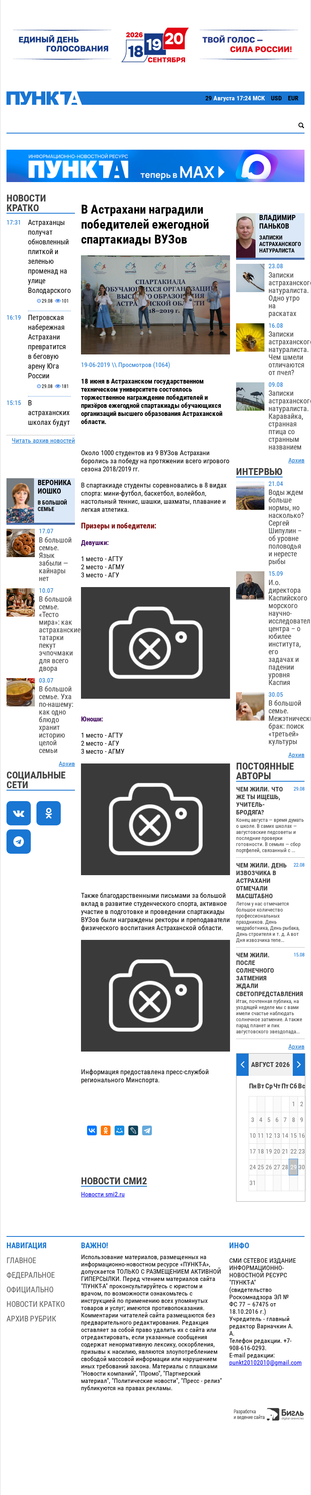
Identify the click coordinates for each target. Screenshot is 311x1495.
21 (285, 1151)
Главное (21, 1260)
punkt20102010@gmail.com (265, 1362)
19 (269, 1151)
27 (277, 1167)
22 (293, 1151)
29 (293, 1167)
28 (285, 1167)
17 (252, 1151)
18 (261, 1151)
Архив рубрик (31, 1318)
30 (301, 1167)
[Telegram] (147, 1130)
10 (252, 1135)
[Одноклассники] (106, 1130)
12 (269, 1135)
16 (301, 1135)
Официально (29, 1289)
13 (277, 1135)
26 (269, 1167)
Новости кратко (35, 1304)
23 (301, 1151)
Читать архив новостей (43, 440)
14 (285, 1135)
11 (261, 1135)
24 (252, 1167)
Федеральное (30, 1275)
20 (277, 1151)
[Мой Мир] (119, 1130)
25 (261, 1167)
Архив (67, 764)
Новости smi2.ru (103, 1194)
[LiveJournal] (133, 1130)
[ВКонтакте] (92, 1130)
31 (252, 1183)
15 (293, 1135)
